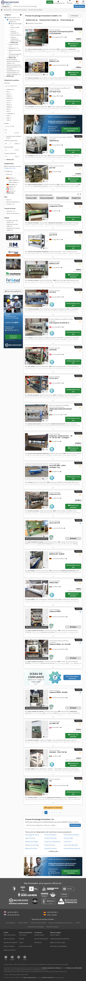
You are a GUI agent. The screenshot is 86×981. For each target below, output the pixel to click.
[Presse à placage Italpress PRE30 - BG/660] (36, 698)
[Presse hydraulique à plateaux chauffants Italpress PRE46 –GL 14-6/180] (36, 648)
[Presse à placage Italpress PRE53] (36, 617)
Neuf (8, 200)
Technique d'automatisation (13, 70)
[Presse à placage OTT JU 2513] (36, 384)
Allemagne (13, 184)
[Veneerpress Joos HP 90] (36, 241)
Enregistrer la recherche (54, 808)
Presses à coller (15, 28)
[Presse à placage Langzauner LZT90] (36, 212)
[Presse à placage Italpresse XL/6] (36, 500)
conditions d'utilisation (47, 977)
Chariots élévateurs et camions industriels (14, 73)
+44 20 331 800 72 (12, 912)
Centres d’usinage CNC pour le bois (15, 55)
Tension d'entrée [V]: (10, 153)
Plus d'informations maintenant (72, 677)
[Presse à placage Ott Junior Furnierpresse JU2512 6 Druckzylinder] (36, 37)
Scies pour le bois (14, 45)
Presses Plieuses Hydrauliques (73, 848)
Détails (73, 538)
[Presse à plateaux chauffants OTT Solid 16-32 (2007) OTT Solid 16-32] (36, 96)
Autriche (12, 191)
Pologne (12, 186)
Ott (9, 91)
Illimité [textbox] (9, 174)
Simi (9, 115)
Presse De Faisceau (50, 838)
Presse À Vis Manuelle (71, 845)
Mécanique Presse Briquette (36, 927)
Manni (9, 105)
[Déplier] (53, 54)
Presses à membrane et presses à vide (16, 39)
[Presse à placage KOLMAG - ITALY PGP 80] (36, 758)
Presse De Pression (50, 848)
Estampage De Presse (32, 835)
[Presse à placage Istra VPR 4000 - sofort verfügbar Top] (36, 471)
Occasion (10, 204)
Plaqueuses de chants (15, 51)
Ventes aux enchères (13, 213)
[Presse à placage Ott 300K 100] (36, 729)
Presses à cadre (16, 35)
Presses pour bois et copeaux (14, 20)
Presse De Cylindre (50, 835)
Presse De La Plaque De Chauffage (55, 842)
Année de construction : (11, 140)
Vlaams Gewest (14, 182)
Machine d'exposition (13, 202)
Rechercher (80, 6)
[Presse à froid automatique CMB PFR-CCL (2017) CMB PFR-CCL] (36, 145)
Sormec (9, 100)
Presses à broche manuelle (38, 923)
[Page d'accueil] (1, 10)
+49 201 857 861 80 (13, 915)
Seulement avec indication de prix (13, 137)
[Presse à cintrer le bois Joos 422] (36, 173)
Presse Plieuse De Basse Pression (74, 835)
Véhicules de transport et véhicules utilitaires (14, 66)
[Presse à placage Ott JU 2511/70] (36, 529)
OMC (9, 109)
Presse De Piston (49, 845)
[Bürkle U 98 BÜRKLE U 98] (36, 67)
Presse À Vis (67, 842)
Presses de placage (16, 24)
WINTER (10, 98)
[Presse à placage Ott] (36, 787)
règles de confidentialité (29, 977)
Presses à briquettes (15, 32)
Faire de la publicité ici (14, 291)
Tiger (9, 118)
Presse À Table (68, 838)
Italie (11, 189)
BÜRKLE (10, 107)
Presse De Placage (63, 198)
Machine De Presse (31, 848)
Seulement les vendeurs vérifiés (13, 229)
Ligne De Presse (30, 838)
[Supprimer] (36, 20)
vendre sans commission (13, 336)
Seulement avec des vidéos (12, 225)
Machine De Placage (31, 842)
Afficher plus (53, 851)
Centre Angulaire (10, 923)
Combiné (77, 923)
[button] (83, 2)
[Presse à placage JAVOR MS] (36, 355)
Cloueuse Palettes (23, 923)
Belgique (10, 168)
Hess (9, 111)
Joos (9, 94)
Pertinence (75, 16)
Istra (9, 102)
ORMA (9, 96)
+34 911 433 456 (52, 915)
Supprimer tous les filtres (34, 23)
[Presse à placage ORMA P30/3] (36, 588)
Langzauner (11, 113)
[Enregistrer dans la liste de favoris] (80, 32)
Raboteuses (14, 48)
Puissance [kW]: (8, 147)
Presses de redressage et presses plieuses (61, 923)
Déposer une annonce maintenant (71, 130)
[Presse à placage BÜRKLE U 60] (36, 269)
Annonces (11, 211)
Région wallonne (14, 180)
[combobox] (13, 174)
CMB (9, 120)
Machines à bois (13, 17)
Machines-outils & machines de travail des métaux (13, 61)
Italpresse (10, 89)
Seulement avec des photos (12, 221)
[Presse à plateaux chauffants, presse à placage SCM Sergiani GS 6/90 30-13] (36, 327)
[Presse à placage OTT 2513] (36, 298)
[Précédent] (26, 38)
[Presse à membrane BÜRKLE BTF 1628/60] (36, 560)
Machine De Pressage (32, 845)
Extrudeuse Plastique (52, 927)
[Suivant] (46, 38)
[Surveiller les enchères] (80, 523)
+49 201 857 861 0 (52, 912)
